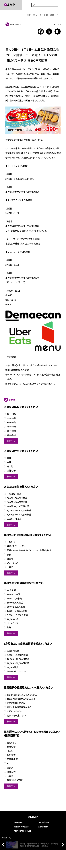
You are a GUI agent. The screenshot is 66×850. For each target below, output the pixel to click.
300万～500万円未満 (17, 498)
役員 (9, 554)
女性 (9, 462)
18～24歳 (11, 414)
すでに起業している (16, 703)
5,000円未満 (13, 650)
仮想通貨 (11, 755)
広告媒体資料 (43, 826)
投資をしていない (15, 779)
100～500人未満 (15, 602)
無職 (9, 627)
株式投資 (11, 746)
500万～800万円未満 (17, 502)
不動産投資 (12, 759)
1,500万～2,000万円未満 (19, 514)
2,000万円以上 (14, 518)
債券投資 (11, 771)
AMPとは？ (18, 822)
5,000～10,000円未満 (17, 655)
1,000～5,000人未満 (17, 610)
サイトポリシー (43, 822)
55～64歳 (11, 430)
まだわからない (14, 711)
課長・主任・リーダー (16, 546)
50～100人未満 (14, 598)
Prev (4, 845)
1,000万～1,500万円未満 (19, 510)
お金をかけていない (16, 671)
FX (8, 763)
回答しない (12, 470)
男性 (9, 458)
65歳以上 (11, 434)
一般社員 (11, 542)
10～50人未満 (13, 594)
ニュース (37, 14)
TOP (29, 14)
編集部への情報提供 (21, 826)
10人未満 (11, 590)
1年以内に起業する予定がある (21, 699)
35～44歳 (11, 422)
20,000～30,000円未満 (18, 663)
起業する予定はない (16, 715)
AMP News (15, 24)
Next (62, 845)
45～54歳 (11, 426)
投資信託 (11, 742)
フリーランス (12, 562)
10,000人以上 (13, 619)
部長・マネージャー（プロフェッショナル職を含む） (29, 550)
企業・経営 (48, 14)
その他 (10, 466)
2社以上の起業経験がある (19, 707)
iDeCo (10, 751)
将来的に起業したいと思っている (22, 694)
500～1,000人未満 (16, 606)
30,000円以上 (13, 667)
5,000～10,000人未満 (17, 615)
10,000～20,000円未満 (18, 659)
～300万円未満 (14, 494)
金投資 (10, 767)
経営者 (10, 558)
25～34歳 (11, 418)
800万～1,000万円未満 (18, 506)
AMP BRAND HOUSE (22, 831)
